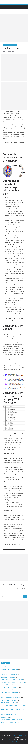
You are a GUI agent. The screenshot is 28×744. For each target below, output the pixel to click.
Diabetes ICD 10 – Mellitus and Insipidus (15, 585)
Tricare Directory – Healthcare (9, 714)
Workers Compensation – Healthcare (10, 722)
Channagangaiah (17, 51)
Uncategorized (5, 717)
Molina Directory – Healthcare (9, 702)
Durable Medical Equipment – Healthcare (12, 679)
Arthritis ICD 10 (20, 589)
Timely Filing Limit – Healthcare (9, 712)
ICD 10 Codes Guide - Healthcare (10, 44)
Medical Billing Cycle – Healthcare (10, 695)
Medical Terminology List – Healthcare (11, 697)
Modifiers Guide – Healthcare (8, 700)
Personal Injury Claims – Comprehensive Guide (13, 705)
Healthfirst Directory (6, 685)
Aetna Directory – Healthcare (8, 667)
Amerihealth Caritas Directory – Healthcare (12, 672)
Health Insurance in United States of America (13, 682)
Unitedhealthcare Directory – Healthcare (11, 719)
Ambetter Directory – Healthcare (9, 669)
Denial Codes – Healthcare (8, 677)
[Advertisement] (14, 28)
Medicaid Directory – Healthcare (9, 692)
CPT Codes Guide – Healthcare (9, 674)
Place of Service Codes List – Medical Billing (12, 709)
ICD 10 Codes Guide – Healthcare (9, 687)
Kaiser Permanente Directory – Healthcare (12, 690)
